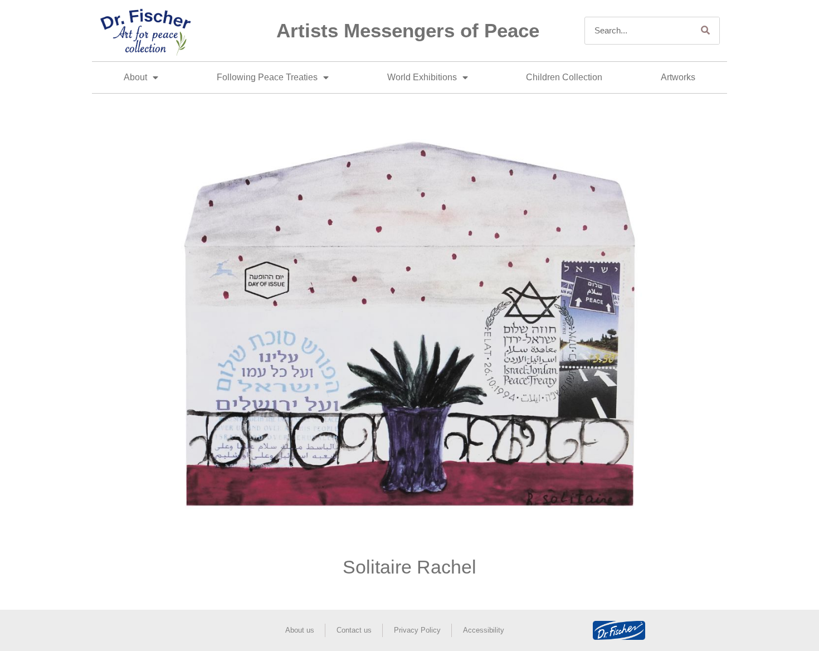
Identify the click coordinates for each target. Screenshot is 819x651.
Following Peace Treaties (267, 77)
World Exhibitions (422, 77)
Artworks (678, 77)
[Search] (705, 30)
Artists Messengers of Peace (407, 30)
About (135, 77)
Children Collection (564, 77)
